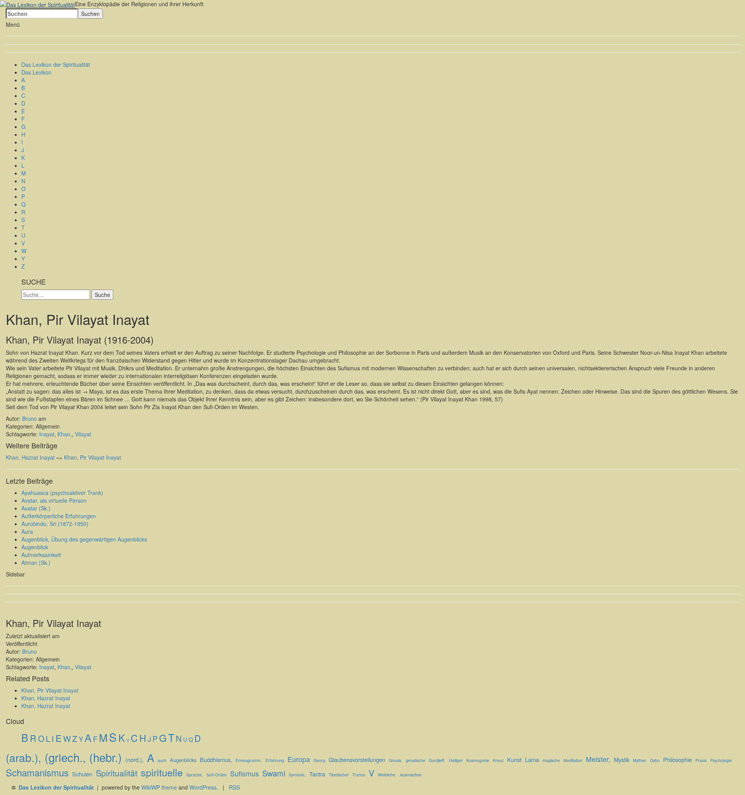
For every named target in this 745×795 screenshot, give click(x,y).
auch (162, 760)
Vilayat (83, 434)
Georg (319, 760)
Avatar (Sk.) (35, 508)
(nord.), (134, 759)
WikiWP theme (159, 787)
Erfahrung (274, 760)
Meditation (572, 760)
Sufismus (244, 773)
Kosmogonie (477, 760)
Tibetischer (339, 775)
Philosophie (677, 759)
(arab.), (23, 757)
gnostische (415, 760)
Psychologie (721, 760)
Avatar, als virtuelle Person (54, 500)
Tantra (317, 774)
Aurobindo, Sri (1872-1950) (54, 524)
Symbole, (297, 775)
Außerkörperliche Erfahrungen (58, 516)
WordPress (203, 787)
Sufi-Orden (216, 775)
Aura (27, 531)
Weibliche (386, 775)
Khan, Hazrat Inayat (30, 457)
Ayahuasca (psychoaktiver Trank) (62, 492)
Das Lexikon (36, 72)
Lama (532, 759)
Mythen (639, 760)
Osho (655, 760)
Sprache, (194, 775)
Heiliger (456, 760)
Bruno (29, 418)
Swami (273, 773)
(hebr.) (105, 757)
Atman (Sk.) (35, 562)
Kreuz (498, 760)
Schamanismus (37, 772)
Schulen (82, 774)
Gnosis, (395, 760)
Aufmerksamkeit (41, 555)
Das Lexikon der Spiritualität (55, 64)
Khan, (64, 434)
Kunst (514, 759)
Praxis (701, 760)
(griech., (65, 757)
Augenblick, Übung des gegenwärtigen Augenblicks (84, 539)
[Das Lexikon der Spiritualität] (37, 4)
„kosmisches (410, 775)
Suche (102, 295)
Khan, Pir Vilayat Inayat (92, 457)
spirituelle (162, 772)
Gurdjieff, (437, 760)
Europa (299, 759)
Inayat (46, 434)
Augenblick (34, 547)
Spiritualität (116, 773)
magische (551, 760)
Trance (358, 775)
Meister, (598, 759)
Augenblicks (183, 760)
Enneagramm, (249, 760)
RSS (234, 787)
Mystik (621, 759)
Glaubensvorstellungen (357, 759)
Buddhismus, (216, 759)
